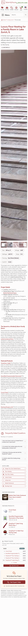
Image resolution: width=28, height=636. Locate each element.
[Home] (3, 3)
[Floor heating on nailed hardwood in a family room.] (16, 245)
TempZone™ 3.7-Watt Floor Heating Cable (16, 531)
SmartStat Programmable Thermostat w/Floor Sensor (16, 517)
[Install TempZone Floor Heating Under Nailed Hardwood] (10, 245)
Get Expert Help (15, 582)
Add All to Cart (14, 565)
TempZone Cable (6, 363)
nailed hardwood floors (7, 339)
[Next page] (24, 244)
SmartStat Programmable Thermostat (11, 376)
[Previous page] (3, 244)
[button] (11, 8)
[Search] (25, 15)
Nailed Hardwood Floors (9, 293)
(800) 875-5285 (22, 3)
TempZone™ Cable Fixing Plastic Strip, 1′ (16, 524)
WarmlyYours (11, 2)
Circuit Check (4, 392)
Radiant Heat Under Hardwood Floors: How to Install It (17, 496)
